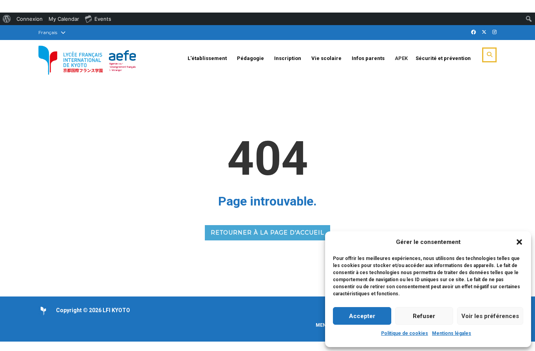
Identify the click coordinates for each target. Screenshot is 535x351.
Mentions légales (451, 333)
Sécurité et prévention (443, 58)
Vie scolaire (326, 58)
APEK (401, 58)
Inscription (287, 58)
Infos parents (368, 58)
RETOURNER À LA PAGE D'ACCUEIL (267, 232)
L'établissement (207, 58)
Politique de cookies (404, 333)
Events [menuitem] (102, 19)
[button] (519, 242)
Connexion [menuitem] (29, 19)
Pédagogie (250, 58)
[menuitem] (7, 19)
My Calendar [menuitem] (64, 19)
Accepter (362, 316)
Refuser (424, 316)
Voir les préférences (490, 316)
